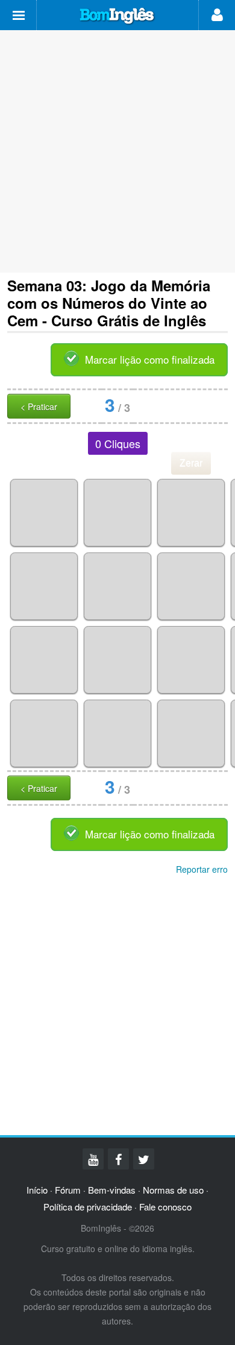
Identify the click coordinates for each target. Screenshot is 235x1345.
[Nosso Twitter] (143, 1158)
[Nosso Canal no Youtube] (93, 1158)
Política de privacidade (87, 1206)
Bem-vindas (112, 1189)
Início (37, 1189)
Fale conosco (165, 1206)
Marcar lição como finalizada (150, 359)
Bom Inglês (117, 16)
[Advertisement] (117, 151)
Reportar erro (202, 869)
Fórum (68, 1189)
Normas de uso (173, 1189)
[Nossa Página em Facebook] (118, 1158)
